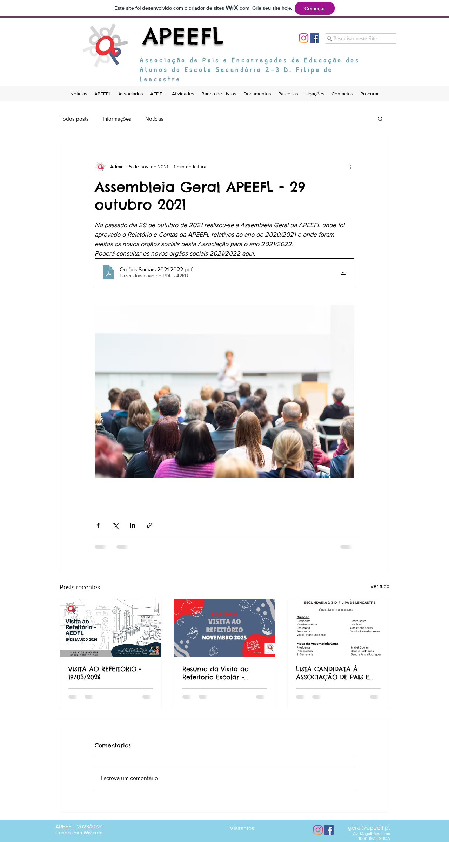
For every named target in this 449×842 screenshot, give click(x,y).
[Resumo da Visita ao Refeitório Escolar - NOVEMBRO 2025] (224, 627)
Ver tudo (379, 586)
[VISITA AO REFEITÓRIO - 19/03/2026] (110, 627)
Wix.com (92, 838)
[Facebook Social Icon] (314, 38)
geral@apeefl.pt (369, 833)
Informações (117, 119)
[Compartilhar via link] (149, 525)
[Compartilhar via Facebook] (98, 525)
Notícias (154, 119)
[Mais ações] (350, 166)
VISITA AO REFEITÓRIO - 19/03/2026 (104, 673)
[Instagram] (303, 38)
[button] (380, 118)
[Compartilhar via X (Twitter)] (115, 525)
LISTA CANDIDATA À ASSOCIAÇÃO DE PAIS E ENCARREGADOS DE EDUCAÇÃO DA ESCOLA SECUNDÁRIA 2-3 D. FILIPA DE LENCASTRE (336, 673)
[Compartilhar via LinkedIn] (132, 525)
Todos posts (74, 119)
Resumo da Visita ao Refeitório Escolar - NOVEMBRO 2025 (215, 673)
